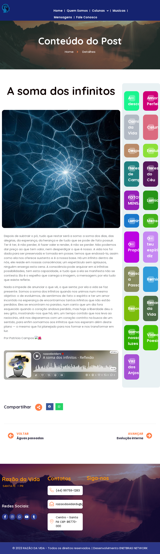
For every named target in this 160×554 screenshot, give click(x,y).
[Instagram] (12, 517)
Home (58, 11)
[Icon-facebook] (5, 517)
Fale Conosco (86, 17)
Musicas (119, 11)
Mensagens (63, 17)
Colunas (98, 11)
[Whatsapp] (19, 517)
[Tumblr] (34, 517)
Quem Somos (77, 11)
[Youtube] (27, 517)
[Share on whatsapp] (59, 406)
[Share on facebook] (49, 406)
